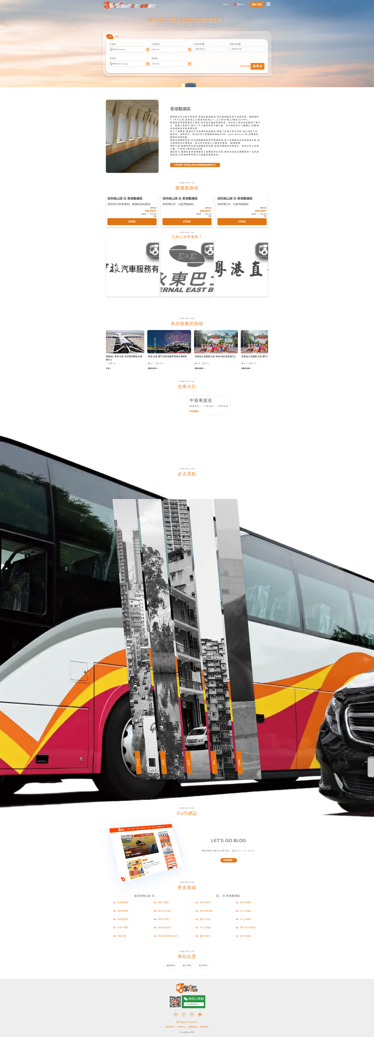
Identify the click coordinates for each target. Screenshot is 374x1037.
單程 (117, 36)
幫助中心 (181, 1027)
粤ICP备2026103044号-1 (187, 1022)
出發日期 (197, 44)
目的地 (113, 58)
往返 (110, 36)
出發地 (113, 44)
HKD (225, 4)
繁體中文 (240, 4)
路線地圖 (246, 66)
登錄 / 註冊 (257, 4)
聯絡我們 (204, 1027)
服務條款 (193, 1027)
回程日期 (234, 44)
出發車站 (155, 44)
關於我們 (170, 1027)
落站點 (154, 58)
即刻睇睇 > (194, 411)
